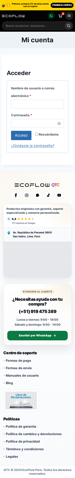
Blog (9, 383)
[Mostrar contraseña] (59, 123)
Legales (12, 457)
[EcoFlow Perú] (37, 184)
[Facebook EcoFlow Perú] (15, 195)
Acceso (21, 135)
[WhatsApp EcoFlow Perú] (37, 195)
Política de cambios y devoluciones (34, 434)
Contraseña (30, 114)
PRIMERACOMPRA (62, 5)
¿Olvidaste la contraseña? (32, 146)
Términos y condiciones (25, 449)
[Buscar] (68, 25)
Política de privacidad (23, 441)
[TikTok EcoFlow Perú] (48, 195)
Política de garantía (21, 426)
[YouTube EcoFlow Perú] (59, 195)
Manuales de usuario (22, 375)
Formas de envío (19, 368)
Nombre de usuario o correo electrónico (32, 91)
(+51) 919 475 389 (37, 311)
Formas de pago (18, 361)
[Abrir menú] (69, 16)
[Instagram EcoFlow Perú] (26, 195)
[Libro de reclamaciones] (21, 400)
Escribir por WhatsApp (37, 335)
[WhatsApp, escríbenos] (51, 16)
